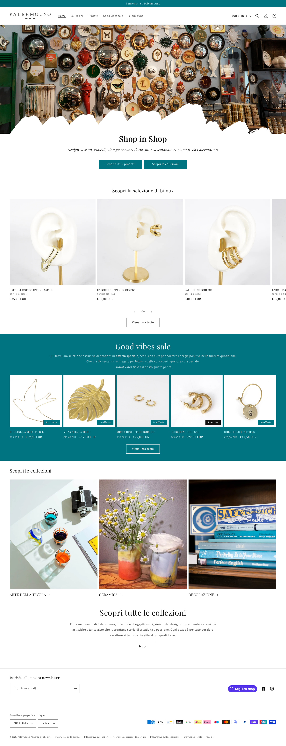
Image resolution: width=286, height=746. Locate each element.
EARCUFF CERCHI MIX (199, 290)
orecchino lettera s (239, 431)
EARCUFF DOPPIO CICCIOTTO (116, 290)
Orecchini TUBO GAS (185, 431)
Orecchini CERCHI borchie (136, 431)
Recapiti (210, 736)
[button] (257, 16)
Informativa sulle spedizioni (164, 736)
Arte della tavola (28, 595)
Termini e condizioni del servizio (129, 736)
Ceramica (108, 595)
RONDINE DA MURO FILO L (27, 431)
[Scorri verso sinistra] (134, 312)
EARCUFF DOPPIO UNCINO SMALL (31, 290)
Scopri (143, 646)
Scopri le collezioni (165, 164)
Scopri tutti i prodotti (121, 164)
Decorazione (201, 595)
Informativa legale (192, 736)
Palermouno (24, 736)
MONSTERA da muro (77, 431)
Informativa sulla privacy (67, 736)
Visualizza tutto (143, 322)
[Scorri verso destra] (151, 312)
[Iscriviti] (75, 688)
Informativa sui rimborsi (97, 736)
